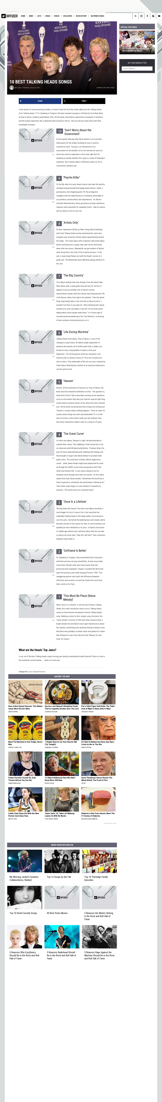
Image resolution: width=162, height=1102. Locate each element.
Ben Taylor (18, 88)
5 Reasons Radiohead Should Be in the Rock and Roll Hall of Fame (61, 955)
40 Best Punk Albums (57, 913)
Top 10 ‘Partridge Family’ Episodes (96, 878)
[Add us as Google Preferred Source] (153, 16)
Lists (39, 16)
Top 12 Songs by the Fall (59, 877)
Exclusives (67, 16)
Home (23, 16)
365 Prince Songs (97, 16)
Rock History (81, 16)
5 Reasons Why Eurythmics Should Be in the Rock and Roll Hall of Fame (24, 955)
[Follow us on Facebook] (147, 16)
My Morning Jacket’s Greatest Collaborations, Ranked (23, 878)
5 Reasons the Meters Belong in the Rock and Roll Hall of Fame (98, 916)
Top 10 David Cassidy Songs (23, 913)
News (31, 16)
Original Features (39, 672)
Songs (47, 16)
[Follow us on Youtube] (159, 16)
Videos (56, 16)
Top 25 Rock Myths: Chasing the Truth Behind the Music (135, 50)
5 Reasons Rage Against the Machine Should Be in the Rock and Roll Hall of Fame (99, 955)
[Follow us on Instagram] (141, 16)
